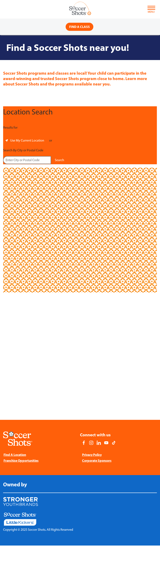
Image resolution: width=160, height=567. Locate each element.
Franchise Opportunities (21, 460)
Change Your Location (33, 127)
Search (59, 160)
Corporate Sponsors (96, 460)
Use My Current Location (27, 140)
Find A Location (15, 455)
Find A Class (79, 27)
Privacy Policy (92, 455)
